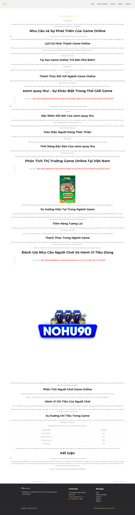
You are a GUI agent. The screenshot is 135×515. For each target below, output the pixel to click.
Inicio (92, 4)
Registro (127, 4)
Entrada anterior (37, 481)
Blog (60, 16)
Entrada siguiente (120, 481)
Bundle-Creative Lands (107, 508)
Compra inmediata (102, 4)
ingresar (120, 4)
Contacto (112, 4)
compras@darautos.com (76, 497)
